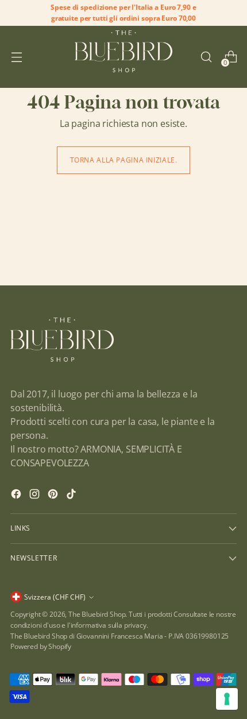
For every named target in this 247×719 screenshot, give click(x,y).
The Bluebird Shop (96, 614)
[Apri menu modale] (16, 57)
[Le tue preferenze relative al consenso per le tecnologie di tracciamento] (227, 699)
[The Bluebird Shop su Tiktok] (72, 495)
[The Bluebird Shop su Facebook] (17, 495)
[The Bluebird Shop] (123, 56)
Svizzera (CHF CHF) (55, 597)
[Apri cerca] (206, 57)
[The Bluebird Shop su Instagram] (36, 495)
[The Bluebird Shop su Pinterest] (54, 495)
